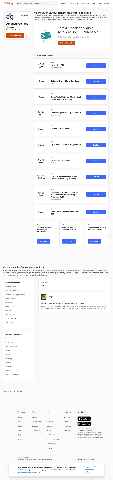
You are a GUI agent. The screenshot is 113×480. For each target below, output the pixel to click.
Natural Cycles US (11, 291)
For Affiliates (36, 430)
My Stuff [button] (73, 3)
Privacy (49, 417)
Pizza (7, 339)
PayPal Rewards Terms (66, 37)
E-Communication (52, 439)
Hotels (7, 351)
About (20, 417)
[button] (86, 459)
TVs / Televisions (11, 347)
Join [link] (100, 3)
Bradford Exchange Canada (15, 295)
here (50, 459)
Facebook (66, 417)
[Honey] (8, 4)
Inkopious (8, 303)
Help (19, 422)
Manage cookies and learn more (29, 472)
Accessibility (50, 444)
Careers (20, 426)
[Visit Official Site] (27, 35)
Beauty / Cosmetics (12, 375)
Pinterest (66, 430)
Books (7, 371)
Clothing (8, 363)
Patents (49, 426)
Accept (89, 468)
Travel (7, 355)
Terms (89, 308)
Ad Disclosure (51, 435)
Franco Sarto (10, 307)
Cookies (49, 448)
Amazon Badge (37, 422)
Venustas (8, 311)
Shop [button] (63, 3)
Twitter (65, 422)
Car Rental (9, 367)
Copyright (49, 422)
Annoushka (9, 323)
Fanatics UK (9, 315)
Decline (89, 472)
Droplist (34, 417)
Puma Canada (10, 299)
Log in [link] (106, 3)
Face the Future (11, 287)
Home (5, 391)
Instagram (67, 426)
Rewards (85, 3)
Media (20, 439)
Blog (19, 435)
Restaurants (9, 343)
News (20, 430)
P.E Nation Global (11, 319)
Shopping (8, 359)
